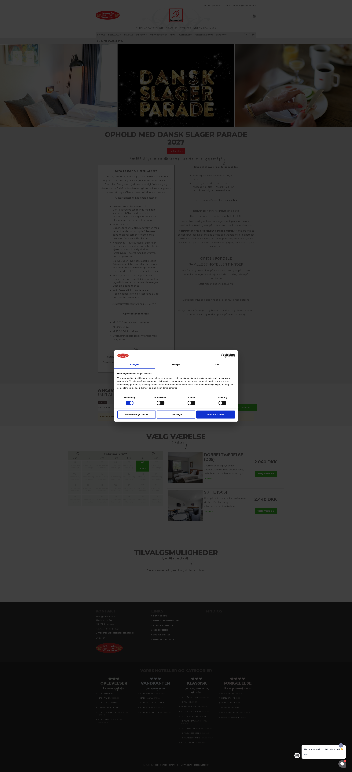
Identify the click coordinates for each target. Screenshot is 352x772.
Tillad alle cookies (215, 414)
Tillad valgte (176, 414)
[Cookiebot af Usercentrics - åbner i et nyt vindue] (223, 356)
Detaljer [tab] (176, 364)
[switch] (160, 403)
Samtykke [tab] (135, 364)
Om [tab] (217, 364)
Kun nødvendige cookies (136, 414)
